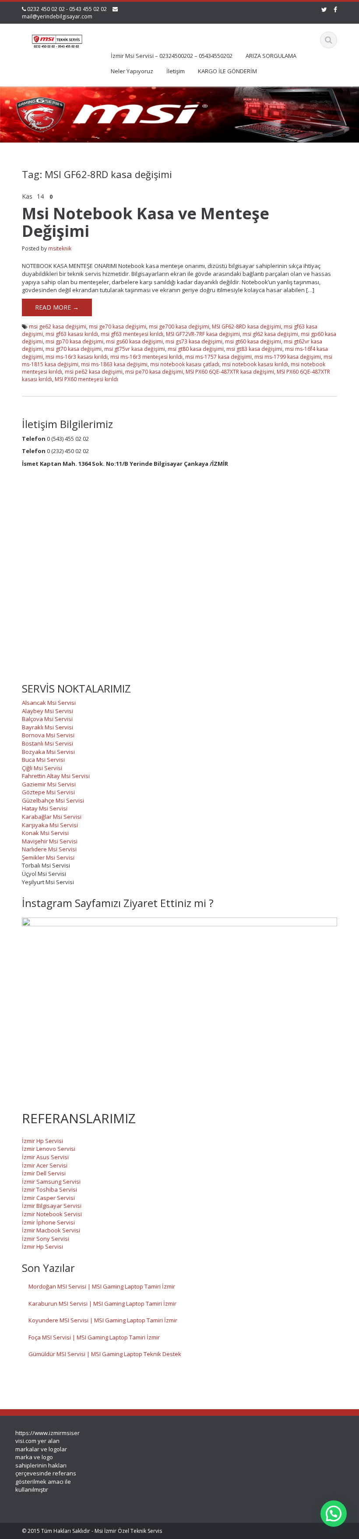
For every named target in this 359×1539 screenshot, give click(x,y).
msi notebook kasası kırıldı (255, 364)
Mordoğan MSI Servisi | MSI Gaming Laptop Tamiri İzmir (101, 1286)
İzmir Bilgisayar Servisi (51, 1206)
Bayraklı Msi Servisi (47, 727)
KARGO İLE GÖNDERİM (227, 71)
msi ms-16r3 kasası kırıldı (77, 357)
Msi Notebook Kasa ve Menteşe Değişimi (145, 222)
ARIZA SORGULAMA (271, 56)
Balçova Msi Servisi (47, 719)
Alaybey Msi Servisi (47, 711)
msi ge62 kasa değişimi (57, 326)
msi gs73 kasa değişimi (193, 341)
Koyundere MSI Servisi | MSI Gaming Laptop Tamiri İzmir (102, 1320)
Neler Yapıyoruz (132, 71)
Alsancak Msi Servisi (49, 703)
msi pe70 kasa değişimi (154, 371)
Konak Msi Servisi (45, 833)
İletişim (175, 71)
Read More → (57, 307)
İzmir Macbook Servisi (51, 1230)
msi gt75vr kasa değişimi (134, 349)
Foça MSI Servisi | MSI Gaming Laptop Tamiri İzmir (94, 1337)
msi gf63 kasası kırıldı (72, 334)
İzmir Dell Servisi (44, 1173)
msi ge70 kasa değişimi (117, 326)
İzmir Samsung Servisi (51, 1181)
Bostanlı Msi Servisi (47, 743)
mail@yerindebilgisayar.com (57, 16)
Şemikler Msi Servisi (48, 857)
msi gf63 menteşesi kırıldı (132, 334)
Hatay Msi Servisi (44, 808)
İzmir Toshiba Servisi (49, 1189)
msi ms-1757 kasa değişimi (218, 357)
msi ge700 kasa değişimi (179, 326)
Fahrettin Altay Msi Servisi (56, 776)
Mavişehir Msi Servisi (49, 841)
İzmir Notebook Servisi (52, 1214)
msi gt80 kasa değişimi (196, 349)
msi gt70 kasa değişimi (74, 349)
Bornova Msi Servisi (48, 735)
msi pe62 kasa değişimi (94, 371)
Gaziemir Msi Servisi (49, 784)
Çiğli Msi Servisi (42, 768)
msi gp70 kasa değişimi (74, 341)
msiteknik (59, 248)
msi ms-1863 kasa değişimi (114, 364)
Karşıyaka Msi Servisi (50, 825)
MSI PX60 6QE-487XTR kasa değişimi (230, 371)
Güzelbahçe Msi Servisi (53, 800)
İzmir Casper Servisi (48, 1198)
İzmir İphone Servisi (48, 1222)
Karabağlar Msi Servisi (51, 817)
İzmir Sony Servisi (45, 1239)
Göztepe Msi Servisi (48, 792)
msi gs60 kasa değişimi (134, 341)
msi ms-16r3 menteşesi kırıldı (146, 357)
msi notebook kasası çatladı (184, 364)
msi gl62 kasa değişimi (270, 334)
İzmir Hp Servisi (42, 1141)
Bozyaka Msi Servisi (48, 752)
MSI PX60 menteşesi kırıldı (86, 379)
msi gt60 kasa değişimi (253, 341)
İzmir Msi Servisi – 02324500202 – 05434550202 (171, 56)
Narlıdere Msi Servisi (49, 849)
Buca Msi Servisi (43, 760)
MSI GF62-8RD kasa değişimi (246, 326)
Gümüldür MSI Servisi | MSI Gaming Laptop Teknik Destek (104, 1354)
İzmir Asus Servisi (45, 1157)
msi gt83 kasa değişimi (254, 349)
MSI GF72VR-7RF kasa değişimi (203, 334)
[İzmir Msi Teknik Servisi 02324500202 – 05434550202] (56, 39)
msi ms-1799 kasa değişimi (287, 357)
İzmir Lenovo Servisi (48, 1149)
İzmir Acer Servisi (44, 1165)
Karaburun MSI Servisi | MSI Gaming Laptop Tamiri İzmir (102, 1303)
